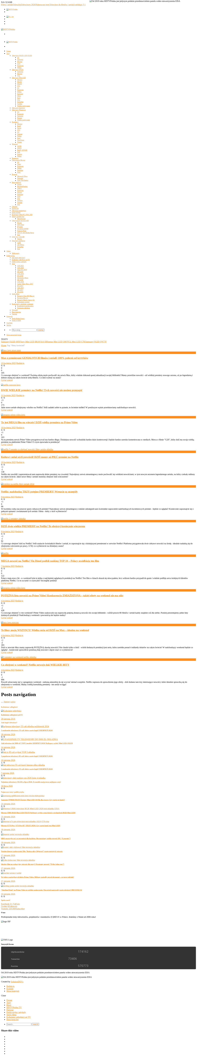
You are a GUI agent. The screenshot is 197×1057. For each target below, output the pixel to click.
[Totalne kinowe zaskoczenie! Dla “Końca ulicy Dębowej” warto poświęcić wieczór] (20, 847)
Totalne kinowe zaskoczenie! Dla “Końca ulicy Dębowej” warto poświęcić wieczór (32, 851)
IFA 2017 (20, 286)
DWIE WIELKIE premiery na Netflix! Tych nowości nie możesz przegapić (41, 390)
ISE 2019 (20, 272)
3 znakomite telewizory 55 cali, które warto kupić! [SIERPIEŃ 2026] (27, 730)
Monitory (15, 144)
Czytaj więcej (7, 380)
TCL (18, 76)
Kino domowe (16, 182)
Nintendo (20, 178)
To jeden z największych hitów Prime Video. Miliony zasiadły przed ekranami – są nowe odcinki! (37, 877)
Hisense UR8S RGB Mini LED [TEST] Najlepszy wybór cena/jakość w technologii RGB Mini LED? (38, 813)
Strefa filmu (15, 294)
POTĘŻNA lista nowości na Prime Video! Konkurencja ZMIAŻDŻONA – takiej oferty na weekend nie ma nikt (62, 595)
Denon (19, 184)
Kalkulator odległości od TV (21, 260)
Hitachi (19, 82)
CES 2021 (20, 266)
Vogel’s (19, 239)
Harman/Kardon (22, 186)
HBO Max (5, 353)
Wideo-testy (15, 253)
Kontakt (9, 988)
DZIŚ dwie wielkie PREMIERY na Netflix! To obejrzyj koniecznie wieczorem (43, 526)
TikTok (8, 325)
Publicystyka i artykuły (19, 262)
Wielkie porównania (23, 106)
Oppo (19, 164)
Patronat (14, 314)
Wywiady (15, 310)
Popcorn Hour (21, 231)
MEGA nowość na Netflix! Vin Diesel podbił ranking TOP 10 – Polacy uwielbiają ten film (50, 560)
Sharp (19, 96)
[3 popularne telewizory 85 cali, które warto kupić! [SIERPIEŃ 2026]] (18, 752)
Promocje (9, 316)
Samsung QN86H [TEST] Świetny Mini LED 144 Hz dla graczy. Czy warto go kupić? (33, 800)
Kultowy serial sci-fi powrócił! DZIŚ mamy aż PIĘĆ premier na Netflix (40, 457)
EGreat (19, 223)
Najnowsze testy (42, 4)
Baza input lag (16, 312)
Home (3, 345)
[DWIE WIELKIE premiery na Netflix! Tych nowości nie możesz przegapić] (10, 385)
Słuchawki (15, 209)
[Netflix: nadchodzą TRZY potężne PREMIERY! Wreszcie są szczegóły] (17, 484)
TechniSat (20, 102)
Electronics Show (22, 278)
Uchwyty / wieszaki (18, 237)
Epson (19, 128)
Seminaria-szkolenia (23, 308)
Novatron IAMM (22, 229)
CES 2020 (20, 268)
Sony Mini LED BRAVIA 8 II (33, 342)
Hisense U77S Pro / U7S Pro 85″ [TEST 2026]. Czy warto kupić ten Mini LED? (30, 826)
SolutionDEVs (17, 981)
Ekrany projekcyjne (18, 217)
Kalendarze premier (23, 302)
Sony (19, 64)
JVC (18, 86)
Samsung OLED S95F (10, 342)
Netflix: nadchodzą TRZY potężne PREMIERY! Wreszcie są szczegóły (39, 491)
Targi (13, 264)
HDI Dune (20, 225)
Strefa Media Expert (18, 318)
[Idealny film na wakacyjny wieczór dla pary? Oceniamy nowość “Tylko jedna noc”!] (18, 860)
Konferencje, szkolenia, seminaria (22, 304)
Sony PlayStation (22, 180)
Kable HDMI (16, 213)
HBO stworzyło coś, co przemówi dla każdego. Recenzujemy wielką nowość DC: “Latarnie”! (35, 838)
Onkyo (19, 188)
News (3, 417)
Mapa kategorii (12, 991)
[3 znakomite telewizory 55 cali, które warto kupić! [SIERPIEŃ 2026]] (25, 726)
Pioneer (19, 118)
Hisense (19, 62)
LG (18, 58)
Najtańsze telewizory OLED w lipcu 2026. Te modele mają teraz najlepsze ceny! (31, 782)
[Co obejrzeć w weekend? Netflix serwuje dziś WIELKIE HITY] (18, 657)
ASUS (19, 148)
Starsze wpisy (8, 702)
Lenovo (19, 154)
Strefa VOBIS (16, 320)
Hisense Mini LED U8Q (56, 342)
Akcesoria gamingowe (19, 211)
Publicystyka (10, 256)
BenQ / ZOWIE (22, 150)
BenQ (19, 126)
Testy (8, 53)
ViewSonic (20, 140)
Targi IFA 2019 (22, 270)
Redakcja (20, 363)
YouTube (9, 323)
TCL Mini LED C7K (76, 342)
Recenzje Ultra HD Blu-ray (25, 296)
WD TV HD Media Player (25, 233)
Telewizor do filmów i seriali (61, 4)
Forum (8, 51)
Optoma (19, 134)
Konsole (14, 174)
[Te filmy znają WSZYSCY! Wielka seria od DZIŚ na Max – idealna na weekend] (10, 622)
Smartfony (15, 158)
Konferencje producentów (25, 306)
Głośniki (14, 207)
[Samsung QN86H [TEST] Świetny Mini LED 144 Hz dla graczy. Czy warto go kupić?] (22, 796)
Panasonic (20, 66)
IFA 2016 (20, 292)
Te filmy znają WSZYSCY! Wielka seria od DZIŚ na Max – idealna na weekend (45, 630)
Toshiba (19, 104)
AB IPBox (20, 245)
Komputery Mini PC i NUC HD (22, 215)
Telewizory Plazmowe (19, 110)
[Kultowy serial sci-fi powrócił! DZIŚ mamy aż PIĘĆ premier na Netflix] (27, 449)
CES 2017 (20, 288)
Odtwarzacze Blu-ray (18, 160)
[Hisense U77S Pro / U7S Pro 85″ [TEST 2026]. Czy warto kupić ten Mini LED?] (25, 821)
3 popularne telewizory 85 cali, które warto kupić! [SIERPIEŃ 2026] (27, 756)
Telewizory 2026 (28, 4)
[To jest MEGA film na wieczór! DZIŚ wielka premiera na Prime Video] (13, 415)
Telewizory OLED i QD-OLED (22, 56)
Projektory (15, 122)
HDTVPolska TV (14, 1007)
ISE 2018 (20, 280)
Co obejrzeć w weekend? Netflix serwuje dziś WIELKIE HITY (35, 664)
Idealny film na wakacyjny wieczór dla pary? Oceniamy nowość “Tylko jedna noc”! (32, 864)
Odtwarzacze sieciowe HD (20, 221)
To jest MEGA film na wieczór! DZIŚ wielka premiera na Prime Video (39, 422)
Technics (20, 200)
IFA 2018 (20, 276)
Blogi (8, 1005)
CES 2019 (20, 274)
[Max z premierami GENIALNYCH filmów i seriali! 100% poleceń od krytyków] (11, 350)
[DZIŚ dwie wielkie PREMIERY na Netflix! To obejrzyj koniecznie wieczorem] (13, 518)
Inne (18, 204)
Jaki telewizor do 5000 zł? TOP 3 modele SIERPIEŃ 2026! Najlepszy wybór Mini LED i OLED (37, 743)
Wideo (8, 251)
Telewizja (17, 4)
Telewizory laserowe (18, 108)
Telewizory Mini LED (19, 78)
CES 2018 (20, 282)
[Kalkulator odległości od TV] (11, 711)
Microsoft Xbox (22, 176)
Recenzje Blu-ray (22, 298)
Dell (18, 152)
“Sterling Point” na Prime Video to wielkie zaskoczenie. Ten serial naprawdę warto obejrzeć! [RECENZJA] (41, 890)
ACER (19, 146)
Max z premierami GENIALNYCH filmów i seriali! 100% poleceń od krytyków (44, 357)
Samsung (20, 60)
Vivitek (19, 142)
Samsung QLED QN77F (96, 342)
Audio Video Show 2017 (25, 284)
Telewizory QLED (17, 70)
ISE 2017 (20, 290)
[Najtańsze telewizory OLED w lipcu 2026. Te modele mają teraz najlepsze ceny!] (23, 778)
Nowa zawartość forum (13, 335)
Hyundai (20, 227)
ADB (19, 243)
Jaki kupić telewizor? (18, 258)
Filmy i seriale (7, 4)
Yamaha (19, 202)
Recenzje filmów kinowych (25, 300)
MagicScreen (21, 219)
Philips (19, 68)
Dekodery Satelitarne (18, 241)
